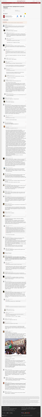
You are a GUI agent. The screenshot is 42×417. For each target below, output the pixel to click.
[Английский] (23, 413)
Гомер (7, 38)
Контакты (27, 407)
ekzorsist (6, 369)
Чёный (5, 252)
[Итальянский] (25, 413)
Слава (6, 248)
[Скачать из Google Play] (11, 413)
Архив (9, 4)
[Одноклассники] (4, 413)
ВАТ (5, 184)
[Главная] (2, 3)
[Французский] (28, 413)
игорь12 (6, 318)
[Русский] (21, 413)
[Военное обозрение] (21, 1)
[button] (34, 1)
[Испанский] (26, 413)
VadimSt (6, 382)
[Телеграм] (3, 413)
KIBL (5, 173)
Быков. (6, 179)
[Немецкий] (24, 413)
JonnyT (6, 203)
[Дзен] (7, 413)
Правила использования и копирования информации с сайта (8, 410)
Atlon (6, 49)
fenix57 (6, 391)
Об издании (29, 407)
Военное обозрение (5, 4)
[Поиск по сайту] (39, 3)
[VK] (6, 413)
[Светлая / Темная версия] (38, 3)
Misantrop (7, 377)
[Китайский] (29, 413)
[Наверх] (38, 413)
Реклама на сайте (23, 407)
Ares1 (5, 104)
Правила (32, 407)
